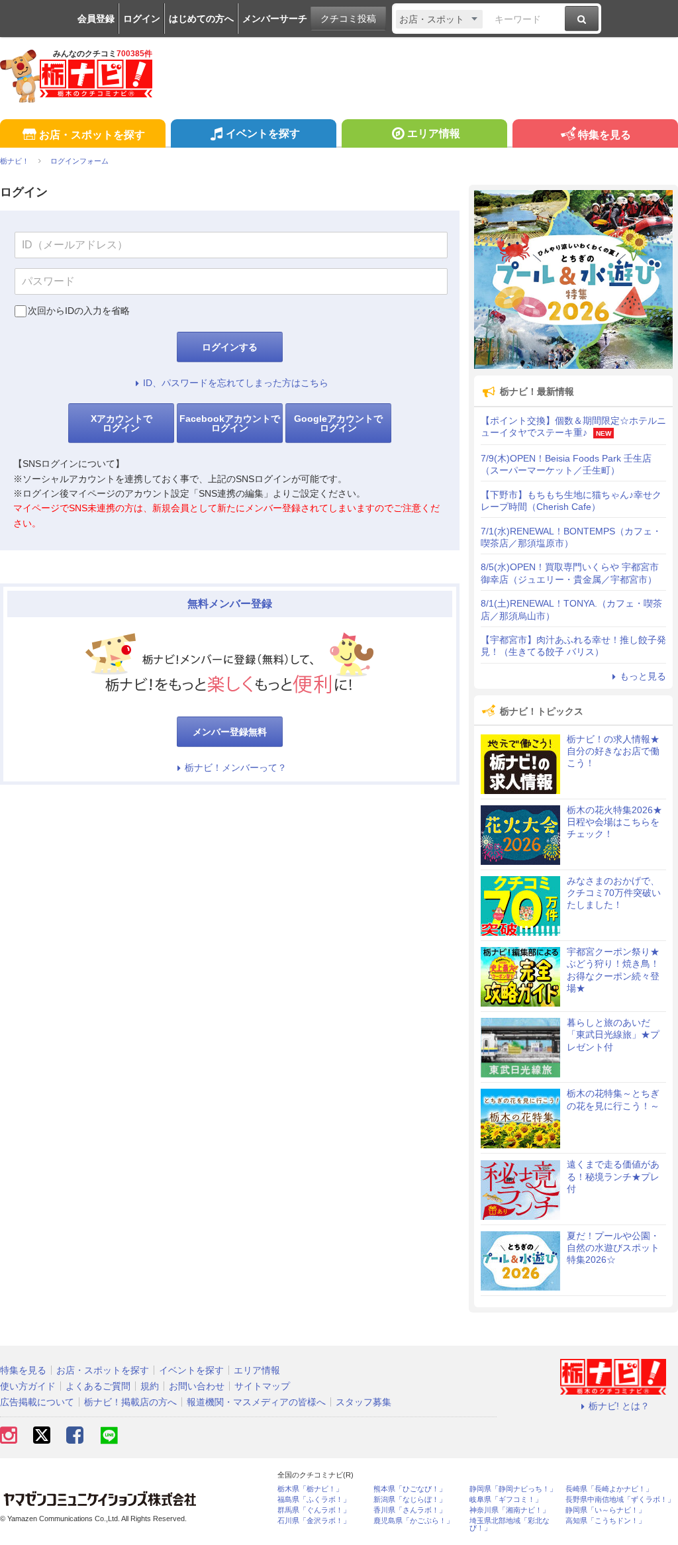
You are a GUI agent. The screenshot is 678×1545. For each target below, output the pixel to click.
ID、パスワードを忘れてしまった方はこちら (235, 382)
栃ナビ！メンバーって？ (236, 767)
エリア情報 (433, 133)
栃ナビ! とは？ (619, 1406)
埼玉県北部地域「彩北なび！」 (509, 1524)
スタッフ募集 (363, 1402)
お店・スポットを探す (92, 134)
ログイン (141, 18)
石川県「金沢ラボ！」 (313, 1520)
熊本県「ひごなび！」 (409, 1489)
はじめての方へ (201, 18)
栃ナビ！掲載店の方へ (130, 1402)
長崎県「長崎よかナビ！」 (609, 1489)
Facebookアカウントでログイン (229, 423)
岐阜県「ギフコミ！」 (505, 1499)
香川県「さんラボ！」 (409, 1510)
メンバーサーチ (274, 18)
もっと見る (643, 676)
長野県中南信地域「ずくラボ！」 (620, 1499)
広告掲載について (37, 1402)
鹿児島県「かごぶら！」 (413, 1520)
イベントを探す (263, 133)
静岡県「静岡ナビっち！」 (513, 1489)
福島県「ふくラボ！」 (313, 1499)
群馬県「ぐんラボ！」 (313, 1510)
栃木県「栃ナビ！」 (310, 1489)
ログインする (230, 347)
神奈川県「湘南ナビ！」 (509, 1510)
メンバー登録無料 (230, 731)
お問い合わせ (196, 1386)
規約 (149, 1386)
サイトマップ (262, 1386)
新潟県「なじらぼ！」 (409, 1499)
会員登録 (96, 18)
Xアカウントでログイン (121, 423)
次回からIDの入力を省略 (79, 310)
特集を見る (604, 134)
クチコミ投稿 (348, 18)
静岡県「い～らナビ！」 (605, 1510)
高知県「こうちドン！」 (605, 1520)
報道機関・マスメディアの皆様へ (256, 1402)
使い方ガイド (28, 1386)
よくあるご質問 (98, 1386)
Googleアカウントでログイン (338, 423)
